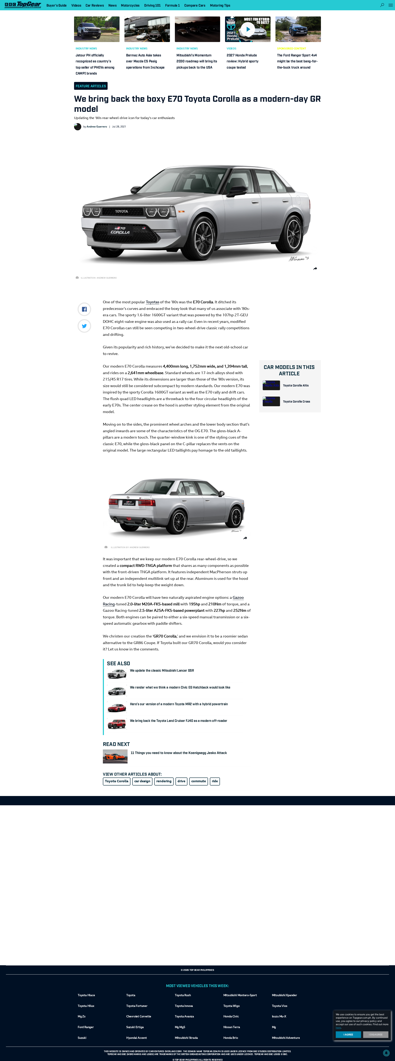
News (112, 5)
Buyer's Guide (56, 5)
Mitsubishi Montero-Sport (240, 995)
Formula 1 (172, 5)
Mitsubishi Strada (186, 1038)
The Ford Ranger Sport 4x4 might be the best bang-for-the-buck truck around (297, 61)
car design (142, 781)
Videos (231, 49)
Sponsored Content (291, 49)
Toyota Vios (279, 1006)
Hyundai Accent (136, 1038)
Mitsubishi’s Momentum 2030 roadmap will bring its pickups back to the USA (197, 61)
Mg (274, 1027)
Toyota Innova (184, 1006)
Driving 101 (152, 5)
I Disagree (376, 1034)
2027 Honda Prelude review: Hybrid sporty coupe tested (242, 61)
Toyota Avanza (184, 1016)
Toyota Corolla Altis (296, 385)
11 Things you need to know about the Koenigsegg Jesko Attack (179, 753)
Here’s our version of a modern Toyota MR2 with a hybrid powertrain (179, 704)
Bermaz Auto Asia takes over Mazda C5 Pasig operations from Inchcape (145, 61)
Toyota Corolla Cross (296, 401)
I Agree (348, 1034)
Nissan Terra (231, 1027)
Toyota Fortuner (137, 1006)
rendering (164, 781)
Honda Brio (230, 1038)
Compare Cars (194, 5)
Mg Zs (82, 1016)
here (338, 1027)
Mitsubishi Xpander (284, 995)
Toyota (130, 995)
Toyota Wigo (231, 1006)
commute (198, 781)
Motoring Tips (220, 5)
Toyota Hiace (86, 995)
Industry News (86, 49)
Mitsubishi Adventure (286, 1038)
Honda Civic (231, 1016)
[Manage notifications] (386, 1053)
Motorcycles (130, 5)
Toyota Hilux (86, 1006)
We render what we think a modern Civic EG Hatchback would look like (180, 687)
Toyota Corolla (116, 781)
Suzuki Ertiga (135, 1027)
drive (181, 781)
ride (215, 781)
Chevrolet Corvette (138, 1016)
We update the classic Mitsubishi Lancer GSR (162, 670)
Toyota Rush (183, 995)
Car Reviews (95, 5)
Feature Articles (91, 86)
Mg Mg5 (180, 1027)
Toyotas (152, 302)
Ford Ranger (86, 1027)
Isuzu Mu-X (279, 1016)
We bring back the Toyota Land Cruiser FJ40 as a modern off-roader (178, 720)
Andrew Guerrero (97, 127)
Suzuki (82, 1038)
